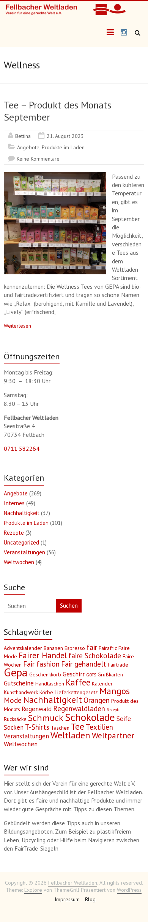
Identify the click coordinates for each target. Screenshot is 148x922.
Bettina (23, 136)
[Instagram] (124, 33)
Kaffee (78, 682)
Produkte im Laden (63, 147)
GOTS (91, 675)
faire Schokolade (94, 655)
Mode (13, 700)
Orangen (96, 700)
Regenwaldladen (79, 708)
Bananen (53, 648)
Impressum (67, 899)
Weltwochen (19, 562)
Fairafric (108, 648)
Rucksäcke (15, 719)
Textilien (99, 727)
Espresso (75, 648)
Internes (14, 503)
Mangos (114, 691)
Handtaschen (49, 683)
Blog (90, 899)
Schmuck (45, 718)
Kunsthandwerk (21, 692)
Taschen (60, 727)
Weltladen (70, 735)
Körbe (46, 692)
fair (92, 647)
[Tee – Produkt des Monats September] (55, 176)
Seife (124, 719)
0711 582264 (21, 448)
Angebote (28, 147)
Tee (77, 726)
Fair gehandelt (83, 663)
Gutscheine (19, 683)
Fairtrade (118, 664)
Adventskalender (23, 648)
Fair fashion (41, 663)
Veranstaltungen (24, 552)
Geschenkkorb (45, 674)
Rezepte (14, 532)
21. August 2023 (65, 136)
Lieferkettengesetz (76, 692)
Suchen (69, 605)
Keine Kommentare (38, 158)
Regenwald (37, 709)
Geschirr (74, 674)
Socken (14, 727)
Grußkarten (110, 674)
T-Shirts (37, 727)
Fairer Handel (43, 655)
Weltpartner (113, 735)
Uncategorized (21, 542)
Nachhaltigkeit (21, 513)
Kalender (102, 683)
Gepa (16, 672)
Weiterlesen (17, 325)
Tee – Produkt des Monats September (57, 111)
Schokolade (90, 717)
